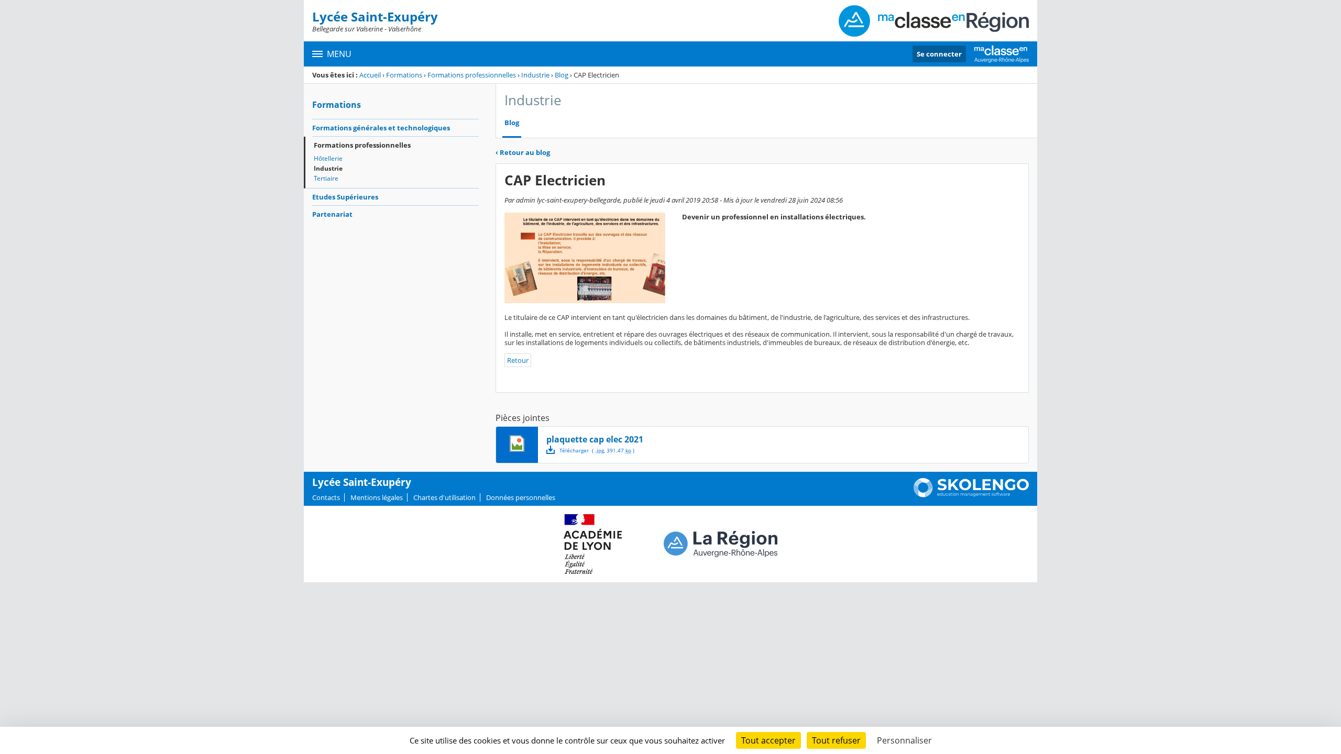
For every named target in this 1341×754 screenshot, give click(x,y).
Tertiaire (326, 178)
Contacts (326, 497)
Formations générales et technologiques (381, 127)
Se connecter (939, 54)
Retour (518, 360)
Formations (404, 75)
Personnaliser (904, 740)
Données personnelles (520, 497)
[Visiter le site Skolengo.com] (971, 495)
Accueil (370, 75)
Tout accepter (768, 740)
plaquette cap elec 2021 (594, 439)
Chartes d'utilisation (444, 497)
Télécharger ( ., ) (597, 450)
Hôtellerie (328, 158)
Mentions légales (376, 497)
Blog (561, 75)
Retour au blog (523, 152)
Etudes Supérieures (345, 197)
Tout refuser (836, 740)
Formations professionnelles (471, 75)
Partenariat (332, 214)
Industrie (535, 75)
